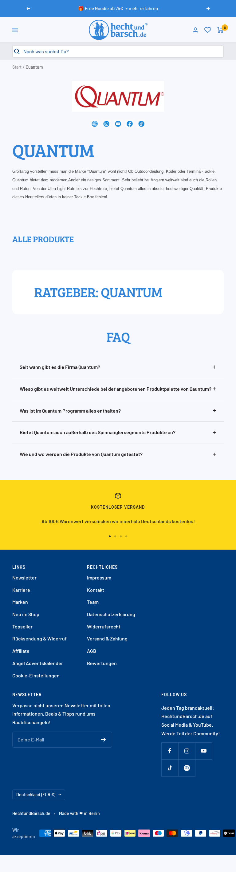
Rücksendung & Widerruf (39, 638)
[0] (207, 29)
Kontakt (95, 590)
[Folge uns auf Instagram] (186, 750)
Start (17, 67)
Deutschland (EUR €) (35, 794)
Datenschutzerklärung (111, 614)
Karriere (21, 590)
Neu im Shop (25, 614)
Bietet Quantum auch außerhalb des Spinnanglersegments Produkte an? (97, 432)
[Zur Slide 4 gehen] (126, 536)
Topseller (22, 626)
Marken (20, 602)
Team (93, 602)
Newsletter (24, 577)
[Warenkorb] (220, 30)
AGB (91, 651)
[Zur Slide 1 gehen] (110, 536)
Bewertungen (102, 663)
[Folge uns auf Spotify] (186, 767)
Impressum (99, 577)
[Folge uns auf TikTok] (169, 767)
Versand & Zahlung (107, 638)
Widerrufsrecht (103, 626)
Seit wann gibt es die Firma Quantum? (60, 367)
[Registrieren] (103, 739)
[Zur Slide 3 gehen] (121, 536)
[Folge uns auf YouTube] (203, 750)
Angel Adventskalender (37, 663)
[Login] (195, 30)
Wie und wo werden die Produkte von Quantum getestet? (81, 454)
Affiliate (21, 651)
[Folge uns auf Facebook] (169, 750)
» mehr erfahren (141, 8)
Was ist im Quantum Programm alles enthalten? (70, 411)
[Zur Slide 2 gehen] (115, 536)
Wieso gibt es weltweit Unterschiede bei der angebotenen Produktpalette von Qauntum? (115, 389)
